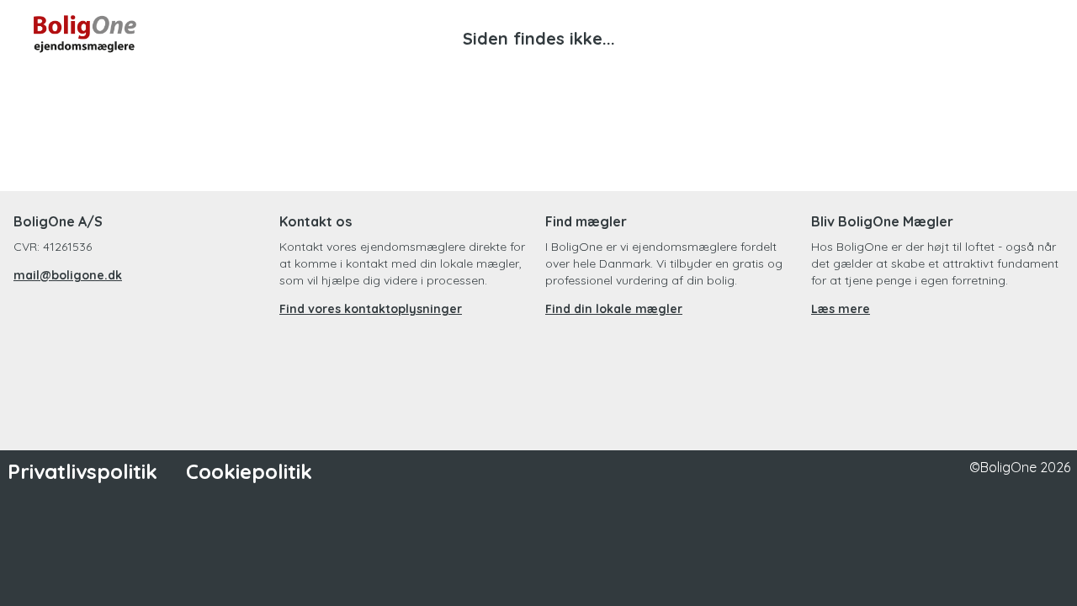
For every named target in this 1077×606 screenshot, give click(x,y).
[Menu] (1026, 33)
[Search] (905, 33)
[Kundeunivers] (966, 33)
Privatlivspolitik (82, 471)
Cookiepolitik (249, 471)
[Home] (286, 33)
